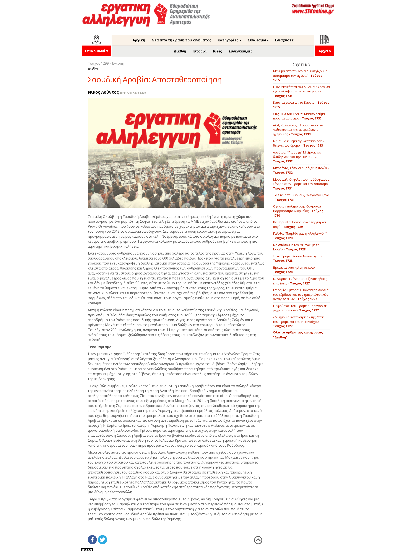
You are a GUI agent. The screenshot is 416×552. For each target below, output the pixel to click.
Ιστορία (199, 51)
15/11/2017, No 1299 (133, 93)
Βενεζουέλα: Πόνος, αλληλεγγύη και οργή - (299, 224)
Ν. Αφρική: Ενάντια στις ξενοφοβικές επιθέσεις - (300, 281)
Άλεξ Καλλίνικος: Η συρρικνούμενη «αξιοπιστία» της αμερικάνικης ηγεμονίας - (299, 129)
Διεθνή (180, 51)
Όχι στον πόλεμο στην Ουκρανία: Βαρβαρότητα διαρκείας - (298, 210)
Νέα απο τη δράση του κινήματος (181, 40)
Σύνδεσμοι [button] (257, 40)
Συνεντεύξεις (240, 51)
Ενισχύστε (284, 40)
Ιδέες (217, 51)
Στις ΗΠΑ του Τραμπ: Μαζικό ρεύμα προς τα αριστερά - (299, 116)
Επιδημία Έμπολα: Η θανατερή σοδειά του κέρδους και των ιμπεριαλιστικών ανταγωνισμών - (300, 294)
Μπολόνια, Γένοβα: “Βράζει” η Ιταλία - (301, 170)
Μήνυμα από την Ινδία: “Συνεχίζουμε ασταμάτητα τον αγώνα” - (300, 75)
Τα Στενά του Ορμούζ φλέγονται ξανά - (301, 197)
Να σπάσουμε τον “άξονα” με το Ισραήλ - (296, 247)
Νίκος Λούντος (103, 92)
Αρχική (139, 40)
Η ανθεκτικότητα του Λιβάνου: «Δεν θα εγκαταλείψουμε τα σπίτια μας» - (301, 91)
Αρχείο (324, 51)
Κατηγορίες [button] (228, 40)
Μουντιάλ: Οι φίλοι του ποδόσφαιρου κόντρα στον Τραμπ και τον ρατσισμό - (301, 183)
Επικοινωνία (96, 51)
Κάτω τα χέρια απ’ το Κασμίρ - (301, 104)
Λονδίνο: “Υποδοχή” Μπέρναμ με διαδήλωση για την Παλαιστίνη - (297, 156)
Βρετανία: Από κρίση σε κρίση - (295, 269)
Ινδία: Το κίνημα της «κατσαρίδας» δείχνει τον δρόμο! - (298, 143)
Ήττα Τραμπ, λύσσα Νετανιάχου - (297, 258)
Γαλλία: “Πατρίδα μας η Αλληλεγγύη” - (300, 235)
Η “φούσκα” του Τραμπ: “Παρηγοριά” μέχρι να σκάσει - (300, 308)
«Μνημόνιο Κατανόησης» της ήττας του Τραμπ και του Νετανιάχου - (299, 321)
